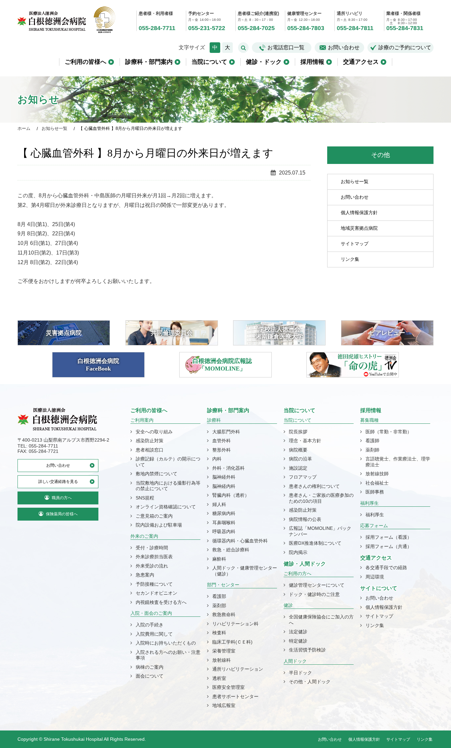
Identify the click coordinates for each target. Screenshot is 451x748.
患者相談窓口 (149, 450)
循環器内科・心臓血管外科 (240, 540)
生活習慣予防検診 (307, 649)
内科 (217, 458)
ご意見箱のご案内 (154, 516)
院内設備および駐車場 (159, 525)
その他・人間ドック (309, 681)
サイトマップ (354, 243)
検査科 (219, 632)
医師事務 (374, 491)
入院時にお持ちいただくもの (166, 643)
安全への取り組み (154, 431)
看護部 (219, 596)
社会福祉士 (377, 483)
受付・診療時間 (152, 547)
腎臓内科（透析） (230, 495)
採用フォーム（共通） (388, 546)
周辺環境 (374, 576)
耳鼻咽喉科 (223, 522)
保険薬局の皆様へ (62, 514)
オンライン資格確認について (166, 506)
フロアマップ (303, 477)
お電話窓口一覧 (285, 47)
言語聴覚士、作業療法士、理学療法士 (397, 461)
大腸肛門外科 (226, 431)
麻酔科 (219, 559)
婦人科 (219, 504)
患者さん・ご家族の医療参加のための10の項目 (321, 498)
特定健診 (298, 641)
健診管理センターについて (316, 585)
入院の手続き (149, 624)
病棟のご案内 (149, 667)
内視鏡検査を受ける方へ (161, 602)
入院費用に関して (154, 634)
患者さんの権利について (314, 486)
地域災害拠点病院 (359, 227)
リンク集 (350, 258)
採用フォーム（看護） (388, 537)
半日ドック (300, 672)
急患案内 (145, 574)
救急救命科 (223, 614)
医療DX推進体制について (315, 543)
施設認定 (298, 468)
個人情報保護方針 (359, 212)
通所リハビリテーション (237, 669)
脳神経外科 (223, 477)
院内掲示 (298, 552)
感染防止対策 (149, 440)
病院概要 (298, 450)
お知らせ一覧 (354, 181)
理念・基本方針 (305, 440)
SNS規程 (145, 497)
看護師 (372, 440)
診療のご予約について (404, 47)
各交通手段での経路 (386, 567)
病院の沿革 (300, 458)
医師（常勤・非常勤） (388, 431)
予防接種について (154, 584)
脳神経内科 (223, 486)
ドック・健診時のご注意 (314, 594)
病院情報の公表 (305, 519)
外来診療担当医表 (154, 556)
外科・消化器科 (228, 468)
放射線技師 (377, 473)
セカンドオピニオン (156, 593)
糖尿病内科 (223, 513)
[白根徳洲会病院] (52, 26)
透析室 (219, 678)
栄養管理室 (223, 650)
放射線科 (221, 660)
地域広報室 (223, 705)
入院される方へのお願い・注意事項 (168, 655)
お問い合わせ (344, 47)
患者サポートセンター (235, 696)
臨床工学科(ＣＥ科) (232, 642)
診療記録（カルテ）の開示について (168, 461)
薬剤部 (219, 605)
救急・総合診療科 (230, 549)
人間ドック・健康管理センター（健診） (244, 570)
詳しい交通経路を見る (58, 481)
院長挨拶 (298, 431)
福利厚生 (374, 514)
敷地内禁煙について (156, 473)
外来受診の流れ (152, 566)
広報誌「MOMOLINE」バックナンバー (320, 531)
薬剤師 (372, 450)
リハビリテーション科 (235, 623)
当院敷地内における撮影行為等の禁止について (168, 486)
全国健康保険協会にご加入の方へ (321, 619)
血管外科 (221, 440)
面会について (149, 676)
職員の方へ (62, 497)
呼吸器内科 (223, 531)
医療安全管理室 (228, 687)
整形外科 (221, 450)
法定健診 (298, 631)
